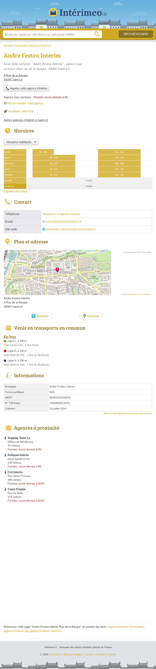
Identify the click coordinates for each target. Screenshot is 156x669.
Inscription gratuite (106, 654)
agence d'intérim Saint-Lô (45, 631)
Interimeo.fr (78, 16)
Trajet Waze (42, 316)
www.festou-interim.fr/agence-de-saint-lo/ (71, 229)
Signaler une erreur (15, 191)
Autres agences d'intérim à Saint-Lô (26, 120)
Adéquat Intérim (18, 455)
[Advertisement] (120, 77)
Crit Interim (15, 472)
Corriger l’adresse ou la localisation (136, 294)
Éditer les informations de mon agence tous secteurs (128, 413)
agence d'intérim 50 (16, 631)
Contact (89, 654)
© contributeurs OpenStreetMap (137, 252)
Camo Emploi (16, 489)
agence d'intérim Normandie (126, 626)
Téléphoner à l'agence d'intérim (61, 214)
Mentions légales (73, 654)
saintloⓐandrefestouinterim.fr (64, 221)
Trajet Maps (93, 316)
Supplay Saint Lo (19, 437)
